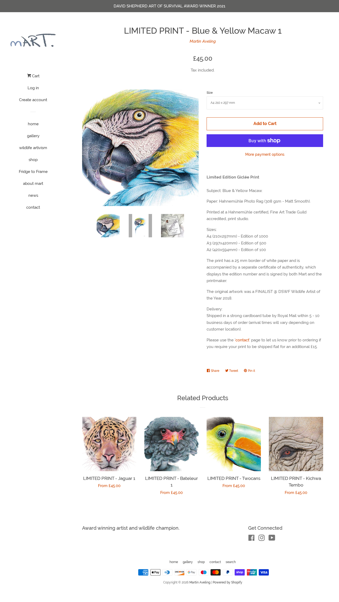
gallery (33, 135)
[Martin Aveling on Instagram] (261, 539)
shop (33, 159)
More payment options (264, 154)
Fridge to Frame (33, 171)
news (33, 195)
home (33, 124)
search (231, 562)
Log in (33, 88)
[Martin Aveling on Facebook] (251, 539)
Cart (35, 76)
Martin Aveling (203, 41)
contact (33, 207)
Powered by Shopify (227, 582)
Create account (33, 99)
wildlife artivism (33, 147)
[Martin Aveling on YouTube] (272, 539)
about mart (33, 183)
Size (210, 93)
